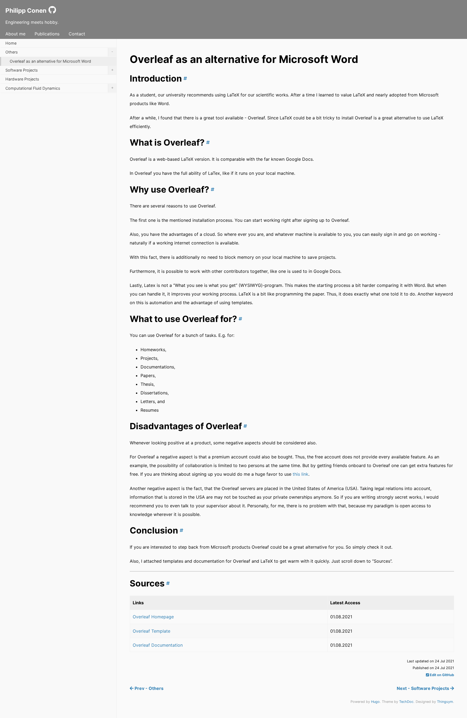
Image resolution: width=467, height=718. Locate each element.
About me (15, 33)
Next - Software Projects (423, 688)
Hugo (375, 702)
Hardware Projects (22, 79)
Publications (47, 33)
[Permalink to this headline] (184, 78)
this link (300, 474)
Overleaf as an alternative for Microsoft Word (50, 61)
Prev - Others (149, 688)
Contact (77, 33)
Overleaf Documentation (158, 645)
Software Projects (59, 69)
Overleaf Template (151, 631)
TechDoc (406, 702)
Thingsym (445, 702)
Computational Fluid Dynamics (59, 87)
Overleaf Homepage (153, 616)
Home (10, 43)
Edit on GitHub (441, 675)
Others (59, 51)
